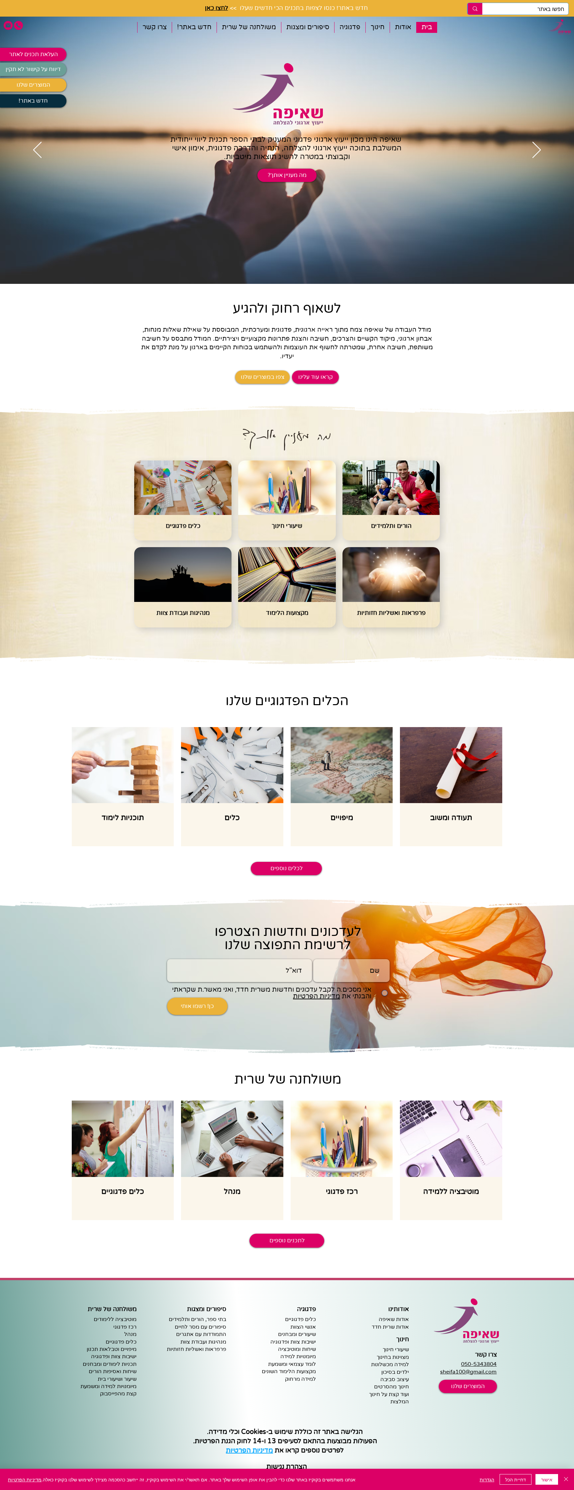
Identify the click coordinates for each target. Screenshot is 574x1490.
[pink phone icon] (18, 25)
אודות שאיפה (394, 1319)
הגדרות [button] (487, 1479)
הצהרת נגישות (286, 1467)
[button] (403, 27)
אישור (546, 1479)
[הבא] (536, 150)
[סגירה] (566, 1479)
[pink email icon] (8, 25)
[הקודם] (37, 150)
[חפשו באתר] (474, 9)
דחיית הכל (515, 1479)
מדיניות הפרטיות (25, 1479)
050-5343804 (479, 1364)
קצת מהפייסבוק (118, 1393)
